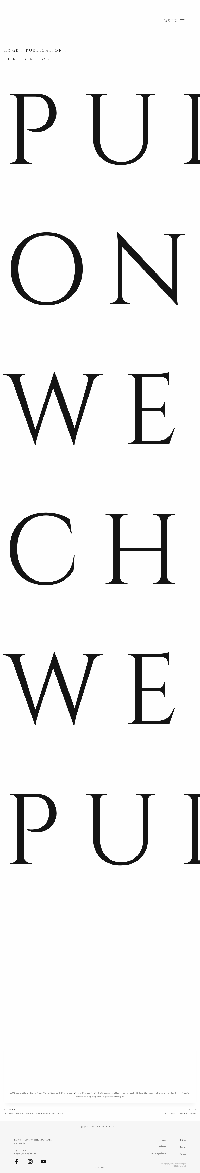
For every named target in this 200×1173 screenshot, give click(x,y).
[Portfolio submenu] (165, 1146)
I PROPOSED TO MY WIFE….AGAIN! (180, 1112)
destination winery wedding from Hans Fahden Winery (86, 1093)
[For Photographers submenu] (165, 1153)
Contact (183, 1154)
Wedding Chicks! (36, 1093)
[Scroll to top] (198, 1064)
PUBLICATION (28, 59)
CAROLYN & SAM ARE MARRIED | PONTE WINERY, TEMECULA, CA (33, 1112)
